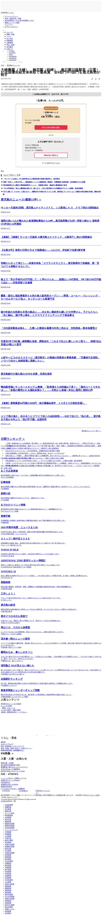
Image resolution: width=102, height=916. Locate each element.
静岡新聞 (8, 857)
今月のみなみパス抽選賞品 (10, 769)
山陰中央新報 (9, 884)
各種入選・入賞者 (7, 763)
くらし (8, 36)
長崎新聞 (8, 901)
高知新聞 (8, 892)
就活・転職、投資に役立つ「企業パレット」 (17, 748)
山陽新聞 (8, 876)
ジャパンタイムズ (11, 830)
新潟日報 (8, 848)
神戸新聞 (8, 869)
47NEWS (4, 801)
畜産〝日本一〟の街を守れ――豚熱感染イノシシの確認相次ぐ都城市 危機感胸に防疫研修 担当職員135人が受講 (44, 182)
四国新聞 (8, 886)
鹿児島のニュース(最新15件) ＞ (21, 199)
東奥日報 (8, 811)
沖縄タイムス (9, 909)
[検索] (21, 62)
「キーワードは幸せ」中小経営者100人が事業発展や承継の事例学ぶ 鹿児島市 (31, 179)
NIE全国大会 (5, 782)
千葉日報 (8, 838)
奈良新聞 (8, 871)
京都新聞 (8, 867)
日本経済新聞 (9, 828)
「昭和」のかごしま (8, 708)
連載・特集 (10, 34)
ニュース (9, 32)
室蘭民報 (8, 807)
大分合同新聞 (9, 896)
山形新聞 (8, 817)
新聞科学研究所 (6, 786)
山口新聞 (8, 882)
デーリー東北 (9, 813)
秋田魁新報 (9, 815)
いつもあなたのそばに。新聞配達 (13, 789)
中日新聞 (8, 851)
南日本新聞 (9, 907)
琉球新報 (8, 911)
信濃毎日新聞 (9, 846)
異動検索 (9, 40)
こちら (11, 13)
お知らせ (9, 49)
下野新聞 (8, 832)
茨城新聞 (8, 834)
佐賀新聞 (8, 903)
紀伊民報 (8, 873)
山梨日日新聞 (9, 844)
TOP (2, 65)
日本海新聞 (9, 880)
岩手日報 (8, 819)
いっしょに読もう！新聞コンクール (13, 778)
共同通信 (8, 913)
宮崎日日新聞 (9, 899)
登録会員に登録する (51, 155)
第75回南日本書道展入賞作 (10, 765)
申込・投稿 (10, 45)
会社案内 (9, 47)
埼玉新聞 (8, 842)
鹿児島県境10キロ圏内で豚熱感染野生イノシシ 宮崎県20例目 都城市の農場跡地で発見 (35, 185)
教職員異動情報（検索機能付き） (13, 750)
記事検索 (9, 42)
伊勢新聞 (8, 855)
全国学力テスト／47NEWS (10, 780)
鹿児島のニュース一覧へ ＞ (91, 431)
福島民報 (8, 821)
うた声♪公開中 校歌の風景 (11, 710)
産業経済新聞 (9, 826)
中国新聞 (8, 878)
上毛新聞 (8, 836)
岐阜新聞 (8, 859)
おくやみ (9, 38)
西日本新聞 (9, 894)
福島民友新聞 (9, 823)
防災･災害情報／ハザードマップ (12, 746)
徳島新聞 (8, 890)
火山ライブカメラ (7, 744)
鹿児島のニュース (13, 65)
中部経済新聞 (9, 853)
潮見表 (3, 742)
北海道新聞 (9, 805)
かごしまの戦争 (6, 706)
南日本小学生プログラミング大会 (13, 771)
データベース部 (92, 795)
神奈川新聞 (9, 840)
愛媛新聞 (8, 888)
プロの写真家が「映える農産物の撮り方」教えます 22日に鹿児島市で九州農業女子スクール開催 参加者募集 (43, 188)
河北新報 (8, 809)
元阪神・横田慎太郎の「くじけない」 (14, 712)
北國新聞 (8, 863)
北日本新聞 (9, 861)
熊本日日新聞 (9, 905)
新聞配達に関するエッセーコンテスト (14, 767)
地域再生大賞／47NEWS (9, 784)
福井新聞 (8, 865)
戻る (2, 171)
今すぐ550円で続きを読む (51, 127)
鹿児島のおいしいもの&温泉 (11, 704)
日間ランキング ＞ (13, 438)
